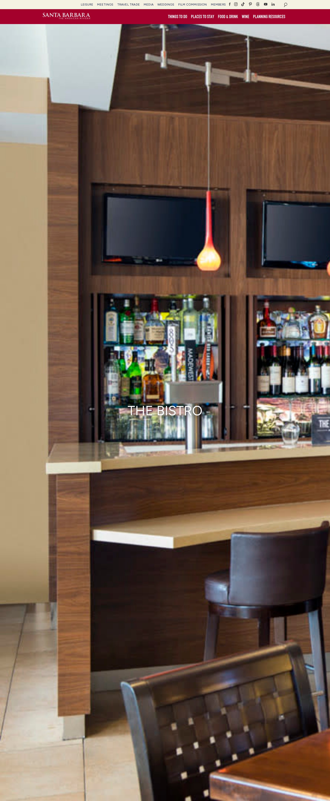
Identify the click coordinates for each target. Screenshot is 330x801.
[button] (177, 17)
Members (218, 4)
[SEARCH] (285, 4)
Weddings (165, 4)
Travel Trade (128, 4)
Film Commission (192, 4)
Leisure (87, 4)
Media (149, 4)
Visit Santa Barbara (67, 16)
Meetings (105, 4)
